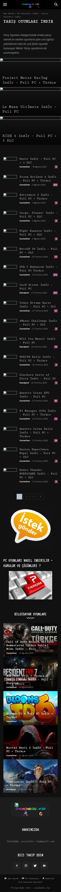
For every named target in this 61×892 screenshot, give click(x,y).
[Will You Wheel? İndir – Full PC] (10, 344)
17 (56, 257)
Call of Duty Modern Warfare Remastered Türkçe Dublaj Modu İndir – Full (30, 645)
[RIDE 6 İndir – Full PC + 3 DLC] (30, 135)
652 (55, 185)
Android (49, 878)
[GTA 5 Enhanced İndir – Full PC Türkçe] (10, 272)
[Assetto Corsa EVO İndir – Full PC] (10, 398)
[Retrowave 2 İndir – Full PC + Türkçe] (10, 200)
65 (56, 401)
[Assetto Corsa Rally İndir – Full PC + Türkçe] (10, 434)
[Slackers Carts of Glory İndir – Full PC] (10, 380)
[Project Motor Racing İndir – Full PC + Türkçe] (30, 77)
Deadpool (24, 292)
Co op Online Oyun (32, 28)
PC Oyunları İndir (27, 13)
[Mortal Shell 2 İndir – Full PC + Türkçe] (30, 742)
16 (56, 347)
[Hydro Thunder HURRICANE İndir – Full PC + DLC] (10, 475)
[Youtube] (44, 865)
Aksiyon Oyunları (12, 28)
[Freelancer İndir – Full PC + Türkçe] (30, 776)
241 (55, 293)
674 (55, 275)
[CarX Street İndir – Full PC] (10, 290)
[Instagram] (26, 865)
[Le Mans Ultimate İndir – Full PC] (30, 106)
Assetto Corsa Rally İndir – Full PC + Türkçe (36, 432)
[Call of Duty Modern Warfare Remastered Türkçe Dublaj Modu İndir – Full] (30, 640)
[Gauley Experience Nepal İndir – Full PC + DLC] (10, 454)
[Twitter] (35, 865)
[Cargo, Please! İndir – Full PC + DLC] (10, 218)
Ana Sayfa (8, 13)
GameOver (24, 166)
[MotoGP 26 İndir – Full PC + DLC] (10, 254)
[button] (56, 4)
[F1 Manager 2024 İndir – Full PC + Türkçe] (10, 416)
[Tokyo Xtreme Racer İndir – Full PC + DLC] (10, 308)
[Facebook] (16, 865)
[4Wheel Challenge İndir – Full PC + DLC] (10, 326)
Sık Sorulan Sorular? (30, 882)
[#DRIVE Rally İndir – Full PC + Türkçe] (10, 362)
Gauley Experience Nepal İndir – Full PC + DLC (37, 453)
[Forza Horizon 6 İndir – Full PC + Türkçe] (10, 182)
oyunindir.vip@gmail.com (37, 841)
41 (56, 311)
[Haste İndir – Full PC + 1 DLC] (10, 164)
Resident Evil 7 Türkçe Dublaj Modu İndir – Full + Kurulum (29, 679)
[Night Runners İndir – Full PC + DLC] (10, 236)
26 (56, 440)
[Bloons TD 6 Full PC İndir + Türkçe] (30, 708)
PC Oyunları (31, 878)
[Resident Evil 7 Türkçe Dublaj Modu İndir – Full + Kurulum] (30, 674)
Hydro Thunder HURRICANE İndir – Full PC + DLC (38, 473)
